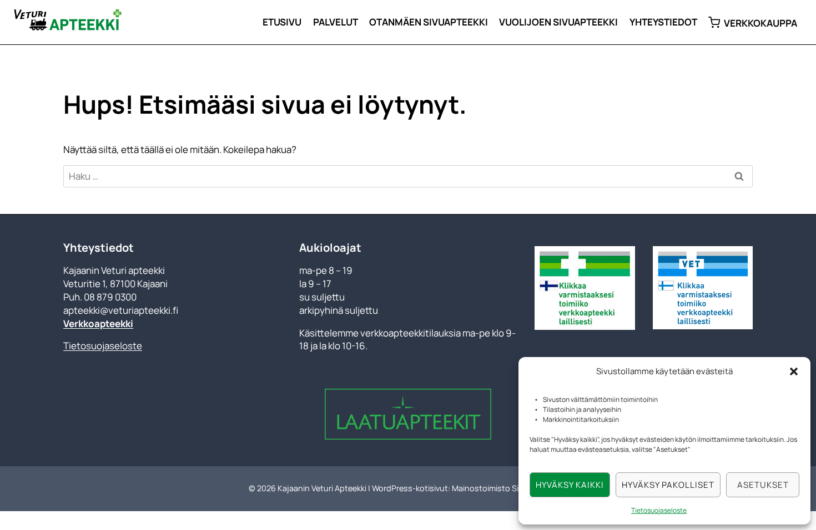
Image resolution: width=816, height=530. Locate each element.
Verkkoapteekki (98, 323)
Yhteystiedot (663, 22)
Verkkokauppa (760, 23)
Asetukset (763, 485)
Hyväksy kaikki (570, 485)
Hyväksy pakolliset (668, 485)
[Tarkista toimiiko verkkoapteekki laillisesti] (584, 288)
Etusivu (282, 22)
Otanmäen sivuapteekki (428, 22)
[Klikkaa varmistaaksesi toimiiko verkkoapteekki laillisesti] (703, 287)
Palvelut (335, 22)
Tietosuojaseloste (659, 510)
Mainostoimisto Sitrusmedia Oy (510, 488)
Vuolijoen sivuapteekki (558, 22)
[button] (793, 371)
